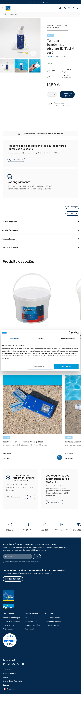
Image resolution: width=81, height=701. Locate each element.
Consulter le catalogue (11, 621)
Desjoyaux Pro (8, 625)
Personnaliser (39, 366)
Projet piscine (8, 629)
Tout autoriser (66, 366)
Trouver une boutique (53, 621)
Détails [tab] (40, 338)
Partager (74, 207)
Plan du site (7, 669)
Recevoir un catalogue (11, 618)
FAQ (26, 618)
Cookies (6, 685)
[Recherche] (6, 14)
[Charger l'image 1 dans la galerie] (7, 66)
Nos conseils (30, 629)
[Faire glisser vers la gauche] (3, 66)
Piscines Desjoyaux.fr (53, 625)
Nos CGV (6, 677)
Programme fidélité (32, 625)
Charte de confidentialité (12, 681)
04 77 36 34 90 (18, 160)
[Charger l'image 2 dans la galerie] (21, 66)
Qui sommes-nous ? (52, 618)
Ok (31, 497)
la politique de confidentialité (32, 561)
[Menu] (2, 8)
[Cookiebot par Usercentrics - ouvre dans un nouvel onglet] (70, 332)
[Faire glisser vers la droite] (37, 66)
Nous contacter (31, 621)
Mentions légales (9, 673)
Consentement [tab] (14, 338)
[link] (4, 664)
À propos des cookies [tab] (67, 338)
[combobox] (41, 14)
